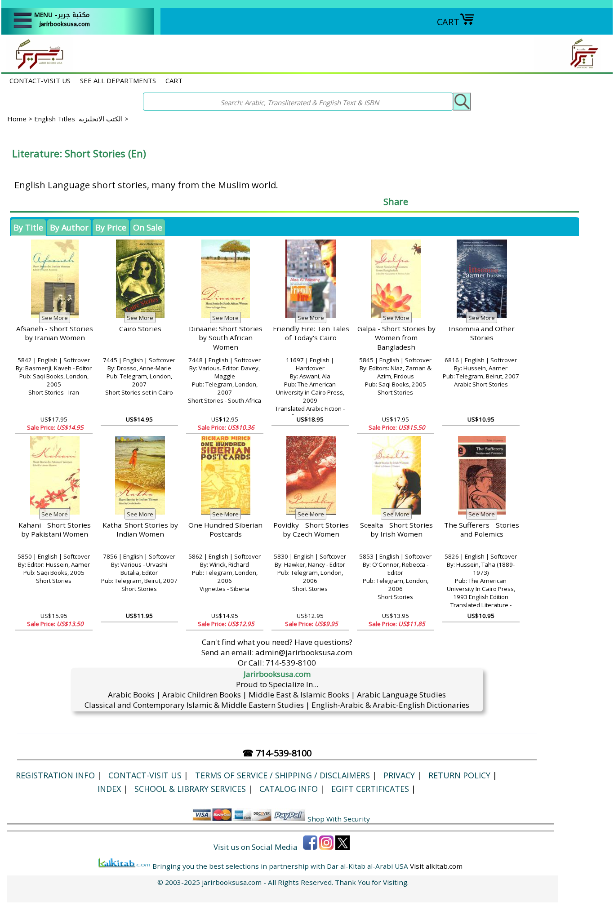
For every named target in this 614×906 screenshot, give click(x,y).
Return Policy (459, 775)
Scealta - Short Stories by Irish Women (396, 529)
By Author (69, 227)
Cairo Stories (140, 328)
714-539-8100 (291, 662)
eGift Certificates (370, 788)
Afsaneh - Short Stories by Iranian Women (54, 333)
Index (109, 788)
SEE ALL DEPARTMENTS (118, 80)
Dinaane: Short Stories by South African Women (226, 337)
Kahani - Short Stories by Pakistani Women (54, 529)
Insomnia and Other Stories (482, 333)
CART (448, 22)
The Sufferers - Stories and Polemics (481, 529)
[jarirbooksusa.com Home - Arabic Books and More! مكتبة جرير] (37, 68)
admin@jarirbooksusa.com (303, 652)
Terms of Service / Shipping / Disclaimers (282, 775)
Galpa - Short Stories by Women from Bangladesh (396, 337)
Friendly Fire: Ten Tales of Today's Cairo (311, 333)
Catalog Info (288, 788)
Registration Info (55, 775)
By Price (110, 227)
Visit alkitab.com (436, 866)
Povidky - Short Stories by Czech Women (311, 529)
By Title (28, 227)
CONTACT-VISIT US (40, 80)
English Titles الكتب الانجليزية (78, 118)
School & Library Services (190, 788)
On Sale (147, 227)
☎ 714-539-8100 (276, 753)
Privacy (399, 775)
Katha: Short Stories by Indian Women (140, 529)
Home (17, 118)
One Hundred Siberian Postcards (225, 529)
